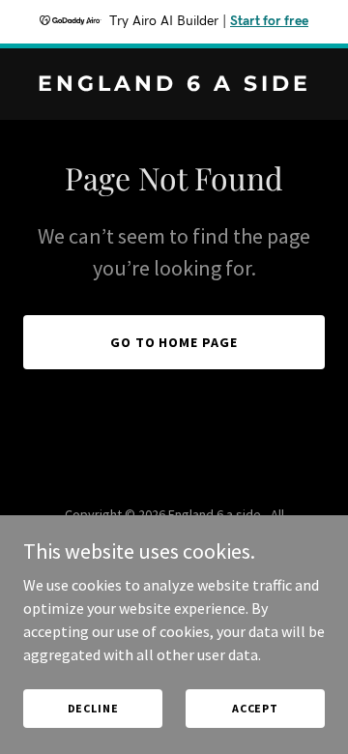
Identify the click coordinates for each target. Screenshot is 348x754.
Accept (255, 708)
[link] (174, 85)
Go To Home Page (174, 342)
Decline (93, 708)
